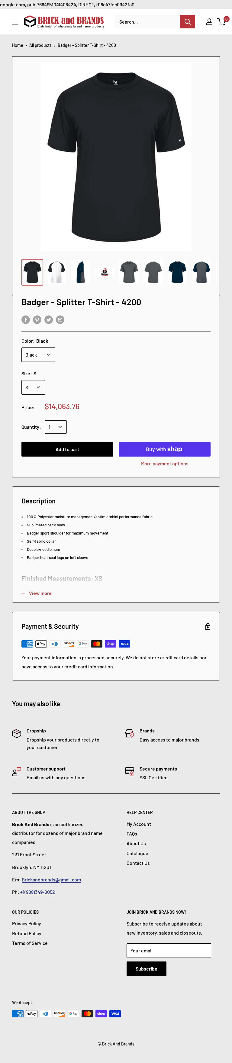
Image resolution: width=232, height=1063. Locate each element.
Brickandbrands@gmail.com (51, 879)
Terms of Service (30, 943)
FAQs (132, 833)
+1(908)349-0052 (37, 892)
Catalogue (137, 853)
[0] (221, 21)
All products (40, 45)
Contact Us (138, 863)
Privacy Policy (26, 923)
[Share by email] (60, 319)
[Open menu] (15, 22)
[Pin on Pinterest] (37, 319)
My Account (139, 824)
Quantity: (31, 427)
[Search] (187, 21)
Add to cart (67, 449)
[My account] (209, 21)
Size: (28, 373)
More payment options (164, 463)
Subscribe (146, 968)
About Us (136, 843)
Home (17, 45)
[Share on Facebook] (25, 319)
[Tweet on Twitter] (48, 319)
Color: (34, 341)
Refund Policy (26, 933)
